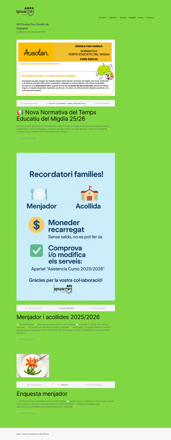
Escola (140, 18)
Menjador (77, 103)
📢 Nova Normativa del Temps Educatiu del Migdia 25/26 (56, 115)
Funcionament (61, 103)
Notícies (123, 18)
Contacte (149, 18)
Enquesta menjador (42, 393)
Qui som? (102, 18)
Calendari (132, 18)
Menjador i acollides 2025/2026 (58, 316)
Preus (83, 103)
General (70, 103)
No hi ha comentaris (103, 103)
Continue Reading (27, 138)
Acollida (63, 308)
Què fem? (113, 18)
